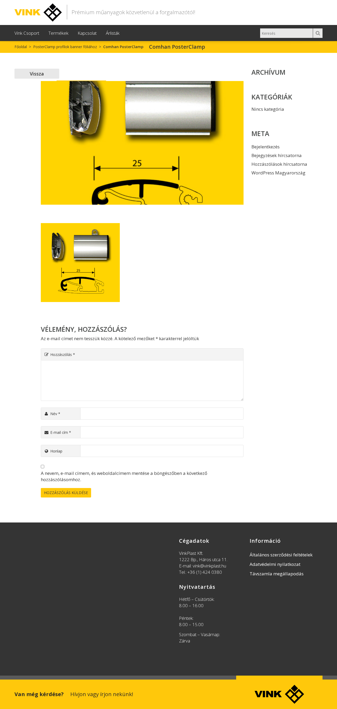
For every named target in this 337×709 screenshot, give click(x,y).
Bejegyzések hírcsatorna (276, 155)
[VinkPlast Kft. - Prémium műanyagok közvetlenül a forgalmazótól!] (38, 11)
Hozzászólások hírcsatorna (279, 164)
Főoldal (20, 46)
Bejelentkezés (265, 147)
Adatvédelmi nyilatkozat (275, 564)
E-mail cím (60, 432)
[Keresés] (318, 33)
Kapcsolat (87, 33)
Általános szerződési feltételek (281, 555)
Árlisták (113, 33)
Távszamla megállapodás (277, 574)
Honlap (56, 451)
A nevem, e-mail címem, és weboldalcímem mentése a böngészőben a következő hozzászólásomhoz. (124, 476)
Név (55, 413)
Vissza (37, 74)
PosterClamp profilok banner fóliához (65, 46)
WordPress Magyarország (278, 173)
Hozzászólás (62, 354)
